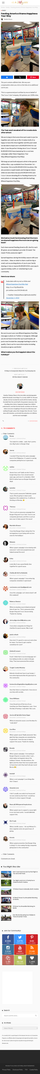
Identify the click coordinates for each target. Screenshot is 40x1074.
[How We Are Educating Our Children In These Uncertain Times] (6, 917)
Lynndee (12, 488)
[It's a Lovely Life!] (20, 2)
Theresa (12, 507)
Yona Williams (14, 698)
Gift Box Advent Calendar (20, 377)
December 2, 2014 (12, 298)
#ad (26, 284)
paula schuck (14, 634)
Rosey (12, 436)
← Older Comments (7, 433)
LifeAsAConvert (15, 651)
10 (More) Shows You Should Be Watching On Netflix (25, 898)
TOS (26, 1069)
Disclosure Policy (18, 1069)
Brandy (12, 748)
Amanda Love (14, 788)
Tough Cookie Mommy (17, 667)
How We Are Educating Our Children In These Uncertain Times (24, 916)
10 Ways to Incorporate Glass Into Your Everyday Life (20, 371)
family (4, 10)
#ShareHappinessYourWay (15, 284)
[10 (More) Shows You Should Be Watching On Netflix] (6, 900)
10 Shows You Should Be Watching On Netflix (24, 907)
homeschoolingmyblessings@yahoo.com (23, 684)
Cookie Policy (34, 1069)
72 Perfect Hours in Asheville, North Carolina (26, 889)
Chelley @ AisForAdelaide (18, 573)
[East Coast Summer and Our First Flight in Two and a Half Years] (6, 874)
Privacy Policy (6, 1069)
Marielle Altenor (15, 525)
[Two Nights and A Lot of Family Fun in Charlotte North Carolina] (6, 883)
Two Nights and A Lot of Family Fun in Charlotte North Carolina (24, 881)
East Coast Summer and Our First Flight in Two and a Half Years (25, 872)
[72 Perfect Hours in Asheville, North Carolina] (6, 891)
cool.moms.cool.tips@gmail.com (20, 587)
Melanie (12, 542)
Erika (11, 558)
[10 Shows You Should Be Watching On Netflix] (6, 909)
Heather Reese (8, 19)
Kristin (12, 837)
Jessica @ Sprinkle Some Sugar (20, 715)
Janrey (12, 450)
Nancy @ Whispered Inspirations (21, 804)
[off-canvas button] (3, 2)
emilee (12, 467)
